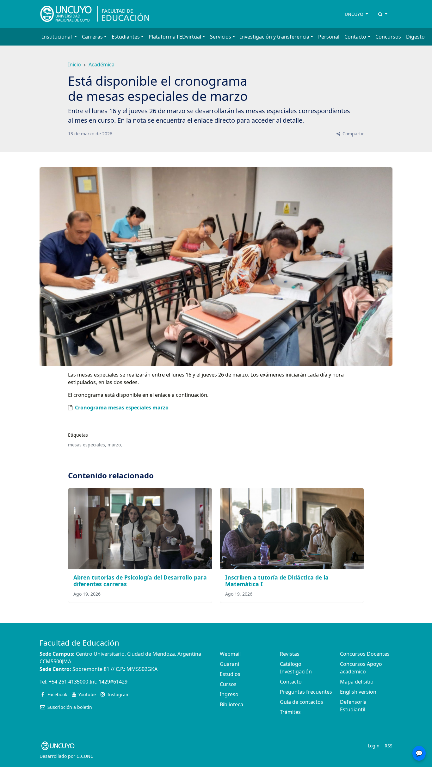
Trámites (290, 712)
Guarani (229, 663)
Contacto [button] (355, 36)
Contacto (291, 681)
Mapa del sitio (356, 681)
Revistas (289, 653)
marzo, (115, 445)
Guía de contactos (301, 701)
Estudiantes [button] (126, 36)
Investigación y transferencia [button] (274, 36)
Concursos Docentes (365, 653)
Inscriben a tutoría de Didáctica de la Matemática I (277, 581)
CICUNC (85, 756)
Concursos (388, 36)
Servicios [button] (220, 36)
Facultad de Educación (79, 642)
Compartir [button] (352, 134)
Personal (328, 36)
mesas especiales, (87, 445)
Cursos (228, 684)
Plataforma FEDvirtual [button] (175, 36)
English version (358, 691)
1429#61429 (113, 681)
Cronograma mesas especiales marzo (122, 407)
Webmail (230, 653)
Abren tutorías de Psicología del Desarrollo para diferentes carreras (140, 581)
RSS (388, 746)
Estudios (230, 674)
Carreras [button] (92, 36)
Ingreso (229, 694)
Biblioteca (231, 704)
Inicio (74, 64)
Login (374, 746)
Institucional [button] (57, 36)
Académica (101, 64)
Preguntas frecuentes (306, 691)
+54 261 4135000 (68, 681)
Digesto (415, 36)
